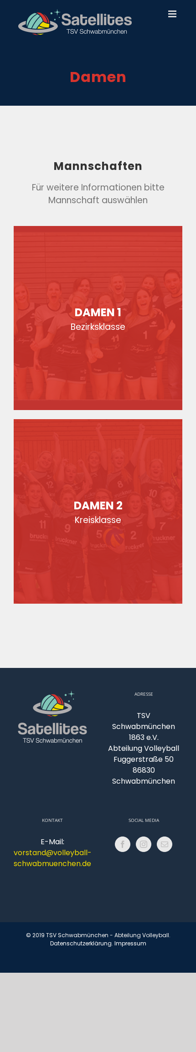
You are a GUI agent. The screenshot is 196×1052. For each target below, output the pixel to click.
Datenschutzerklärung (81, 943)
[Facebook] (122, 844)
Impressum (130, 943)
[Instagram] (143, 844)
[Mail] (164, 844)
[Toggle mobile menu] (173, 14)
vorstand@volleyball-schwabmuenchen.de (53, 858)
